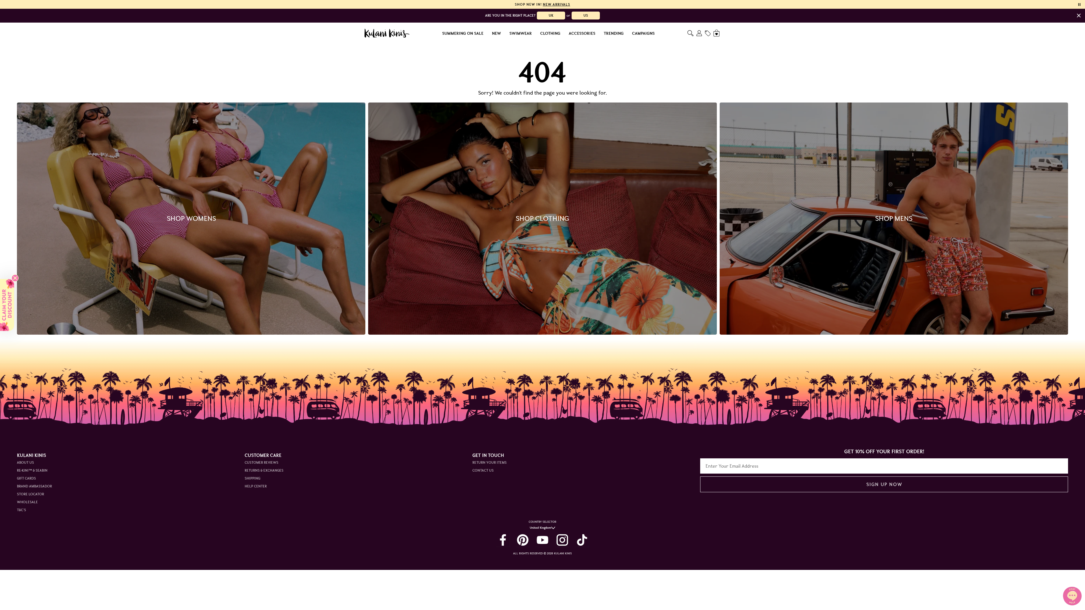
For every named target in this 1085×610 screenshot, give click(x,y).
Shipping (252, 478)
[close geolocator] (1078, 15)
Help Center (256, 486)
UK (551, 15)
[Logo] (386, 33)
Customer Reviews (261, 462)
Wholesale (27, 502)
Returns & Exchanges (264, 470)
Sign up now (884, 484)
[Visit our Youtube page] (542, 540)
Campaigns (643, 33)
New (496, 33)
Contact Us (483, 470)
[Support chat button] (1072, 596)
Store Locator (30, 494)
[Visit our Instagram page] (562, 540)
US (585, 15)
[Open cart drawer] (717, 33)
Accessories (582, 33)
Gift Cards (26, 478)
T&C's (21, 510)
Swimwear (520, 33)
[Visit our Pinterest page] (523, 540)
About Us (25, 462)
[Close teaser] (15, 278)
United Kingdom (540, 528)
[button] (7, 305)
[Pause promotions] (1079, 4)
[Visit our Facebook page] (503, 540)
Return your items (489, 462)
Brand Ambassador (34, 486)
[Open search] (690, 33)
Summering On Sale (462, 33)
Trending (614, 33)
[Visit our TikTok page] (582, 540)
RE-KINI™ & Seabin (32, 470)
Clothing (550, 33)
